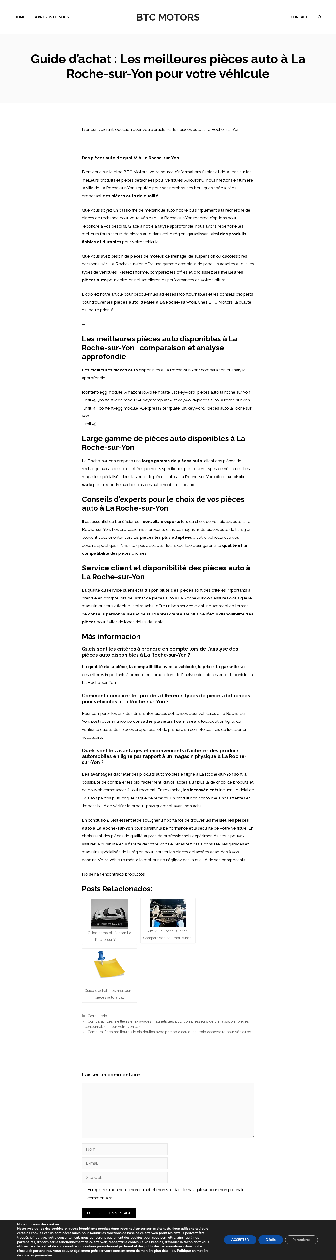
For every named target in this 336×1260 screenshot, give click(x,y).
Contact (299, 17)
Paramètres (301, 1239)
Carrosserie (97, 1016)
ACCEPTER (240, 1239)
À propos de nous (52, 17)
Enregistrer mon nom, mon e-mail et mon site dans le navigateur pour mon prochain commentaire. (165, 1193)
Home (20, 17)
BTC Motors (168, 17)
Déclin (271, 1239)
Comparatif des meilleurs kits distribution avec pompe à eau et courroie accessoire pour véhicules (169, 1032)
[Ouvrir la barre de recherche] (319, 17)
